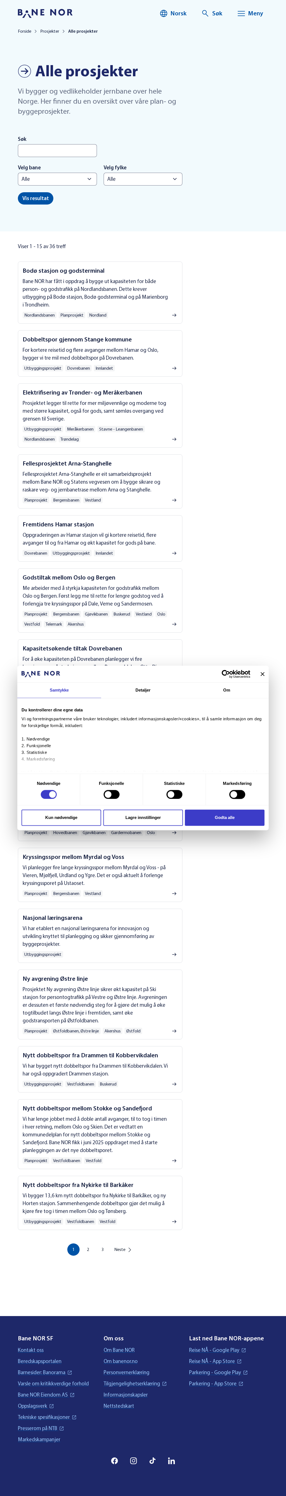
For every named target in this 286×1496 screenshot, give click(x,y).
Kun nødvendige (61, 817)
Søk (22, 139)
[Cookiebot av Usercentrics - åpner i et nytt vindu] (225, 674)
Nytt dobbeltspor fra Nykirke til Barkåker (78, 1185)
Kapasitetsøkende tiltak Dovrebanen (72, 648)
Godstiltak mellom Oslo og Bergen (69, 577)
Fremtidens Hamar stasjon (58, 524)
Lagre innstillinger (143, 817)
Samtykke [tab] (59, 690)
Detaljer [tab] (143, 690)
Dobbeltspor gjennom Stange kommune (77, 339)
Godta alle (225, 817)
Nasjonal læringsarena (52, 918)
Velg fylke (115, 168)
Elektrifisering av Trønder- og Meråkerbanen (82, 392)
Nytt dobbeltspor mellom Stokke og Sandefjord (87, 1108)
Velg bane (29, 168)
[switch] (112, 794)
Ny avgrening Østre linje (55, 978)
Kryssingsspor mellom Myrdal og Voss (73, 857)
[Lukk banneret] (262, 674)
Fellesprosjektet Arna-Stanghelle (67, 463)
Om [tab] (226, 690)
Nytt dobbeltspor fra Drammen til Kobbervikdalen (90, 1055)
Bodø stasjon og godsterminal (63, 270)
